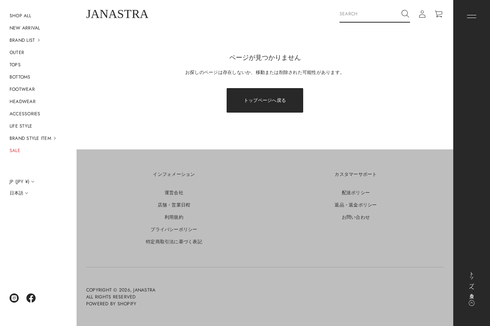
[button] (38, 40)
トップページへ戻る (265, 100)
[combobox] (369, 14)
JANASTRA (117, 14)
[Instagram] (14, 298)
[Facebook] (31, 298)
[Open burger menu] (471, 16)
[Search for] (405, 13)
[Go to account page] (422, 14)
